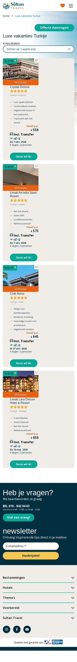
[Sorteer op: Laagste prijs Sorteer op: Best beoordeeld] (38, 49)
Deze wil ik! (23, 156)
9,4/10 (9, 167)
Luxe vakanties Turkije (27, 16)
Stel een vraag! (18, 517)
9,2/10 (9, 61)
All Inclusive (21, 82)
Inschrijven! (31, 556)
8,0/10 (9, 268)
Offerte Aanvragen (54, 28)
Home (6, 16)
